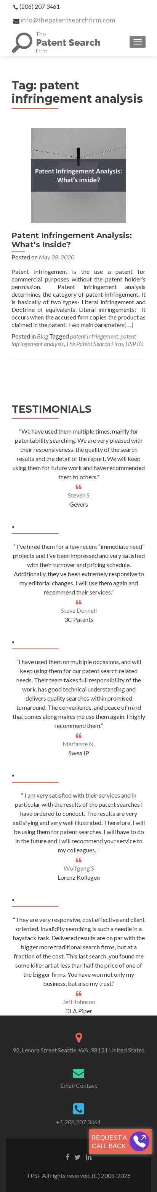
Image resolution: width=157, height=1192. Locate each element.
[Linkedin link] (88, 1156)
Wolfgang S (79, 868)
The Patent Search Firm (94, 343)
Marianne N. (78, 743)
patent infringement (94, 336)
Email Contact (78, 1085)
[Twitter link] (77, 1156)
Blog (42, 336)
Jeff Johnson (78, 1001)
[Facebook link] (67, 1156)
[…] (129, 324)
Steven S (79, 495)
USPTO (134, 343)
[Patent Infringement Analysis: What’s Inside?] (78, 174)
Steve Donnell (79, 610)
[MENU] (138, 42)
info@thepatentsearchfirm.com (68, 20)
